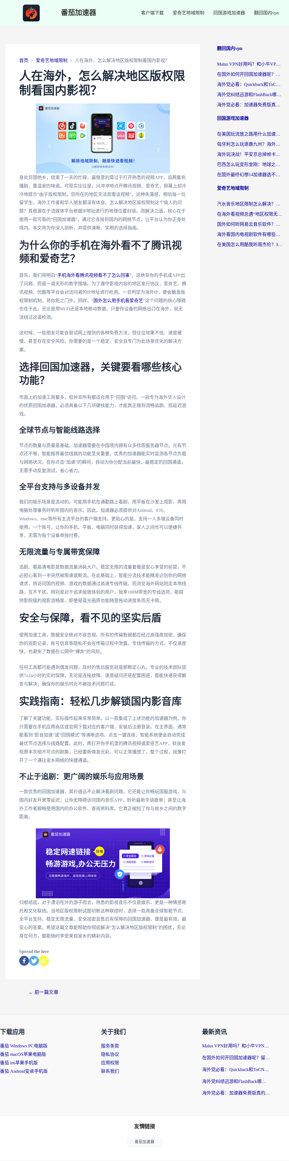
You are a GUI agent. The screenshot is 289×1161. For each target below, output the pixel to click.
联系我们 (110, 1071)
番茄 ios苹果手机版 (19, 1062)
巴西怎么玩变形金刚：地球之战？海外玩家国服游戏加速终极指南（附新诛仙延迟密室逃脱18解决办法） (250, 164)
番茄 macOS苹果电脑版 (23, 1054)
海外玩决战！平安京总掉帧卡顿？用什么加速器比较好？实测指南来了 (250, 154)
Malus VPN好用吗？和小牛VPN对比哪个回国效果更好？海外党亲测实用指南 (250, 64)
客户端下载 (152, 12)
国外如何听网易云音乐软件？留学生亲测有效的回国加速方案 (250, 224)
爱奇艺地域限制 (188, 12)
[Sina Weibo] (44, 961)
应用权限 (110, 1062)
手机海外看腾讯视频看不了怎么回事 (93, 275)
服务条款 (110, 1045)
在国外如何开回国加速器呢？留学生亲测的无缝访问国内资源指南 (250, 74)
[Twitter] (34, 961)
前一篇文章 (43, 992)
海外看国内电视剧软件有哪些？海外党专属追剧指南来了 (250, 234)
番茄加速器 (78, 12)
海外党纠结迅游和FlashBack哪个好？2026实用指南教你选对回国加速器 (250, 94)
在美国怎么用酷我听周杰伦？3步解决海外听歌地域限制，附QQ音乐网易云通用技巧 (250, 244)
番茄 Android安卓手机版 (24, 1071)
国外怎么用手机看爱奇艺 (118, 300)
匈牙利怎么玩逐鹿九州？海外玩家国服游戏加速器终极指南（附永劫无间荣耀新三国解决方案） (250, 144)
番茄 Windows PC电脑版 (23, 1045)
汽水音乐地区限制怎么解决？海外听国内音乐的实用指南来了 (250, 204)
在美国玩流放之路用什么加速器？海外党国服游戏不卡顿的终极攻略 (250, 134)
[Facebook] (24, 961)
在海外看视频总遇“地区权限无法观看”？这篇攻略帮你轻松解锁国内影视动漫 (250, 214)
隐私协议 (110, 1054)
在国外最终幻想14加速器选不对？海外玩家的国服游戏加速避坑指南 (250, 174)
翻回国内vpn (266, 12)
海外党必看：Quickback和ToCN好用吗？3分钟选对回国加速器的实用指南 (250, 84)
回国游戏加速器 (229, 12)
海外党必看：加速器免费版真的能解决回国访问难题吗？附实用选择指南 (250, 104)
